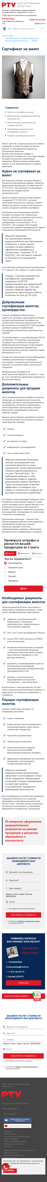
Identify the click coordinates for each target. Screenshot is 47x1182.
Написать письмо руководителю (17, 1136)
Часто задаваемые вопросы (15, 1141)
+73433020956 (15, 962)
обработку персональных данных (29, 921)
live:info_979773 (16, 976)
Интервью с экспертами (13, 1144)
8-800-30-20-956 (37, 20)
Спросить (23, 983)
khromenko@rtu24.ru (18, 967)
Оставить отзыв (10, 1134)
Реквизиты (8, 1131)
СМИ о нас (8, 1146)
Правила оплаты (10, 1153)
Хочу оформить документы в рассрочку (21, 909)
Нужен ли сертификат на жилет (20, 112)
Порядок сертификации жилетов (21, 135)
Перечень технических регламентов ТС (20, 1150)
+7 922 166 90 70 (16, 972)
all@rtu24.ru (40, 23)
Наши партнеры (10, 1158)
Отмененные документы (14, 1155)
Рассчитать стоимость (23, 915)
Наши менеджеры (11, 1139)
